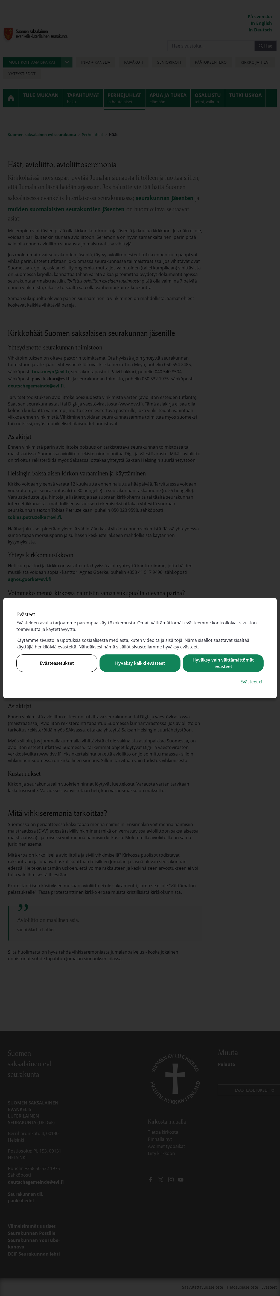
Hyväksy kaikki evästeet (140, 663)
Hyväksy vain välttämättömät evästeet (223, 663)
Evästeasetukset (57, 663)
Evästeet (252, 681)
